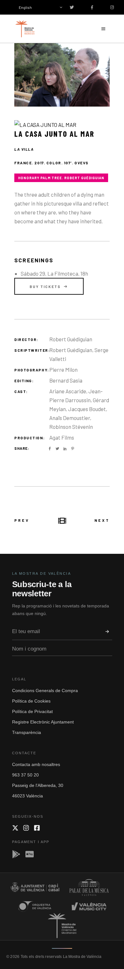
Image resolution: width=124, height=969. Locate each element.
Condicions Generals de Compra (45, 690)
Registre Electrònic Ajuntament (43, 721)
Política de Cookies (31, 701)
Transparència (26, 732)
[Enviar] (107, 631)
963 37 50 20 (25, 774)
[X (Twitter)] (15, 828)
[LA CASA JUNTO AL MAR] (62, 75)
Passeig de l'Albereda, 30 (37, 785)
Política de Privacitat (32, 711)
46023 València (27, 795)
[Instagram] (26, 828)
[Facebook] (37, 828)
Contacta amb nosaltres (36, 764)
